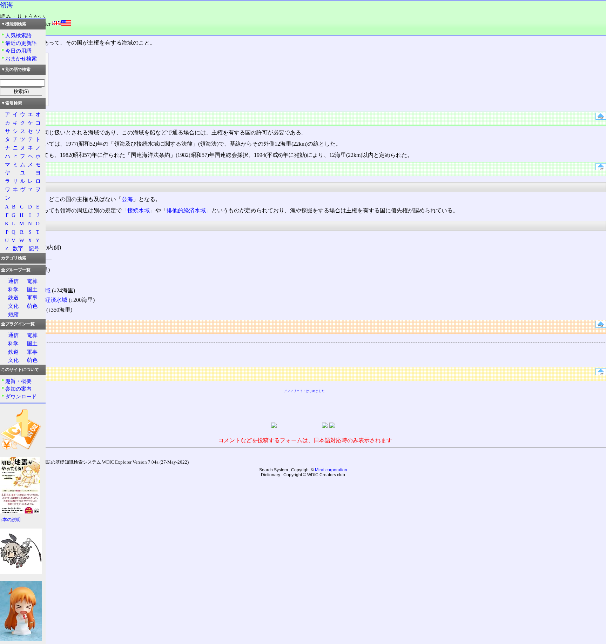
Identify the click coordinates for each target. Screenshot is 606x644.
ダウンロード (21, 396)
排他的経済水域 (186, 210)
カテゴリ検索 (13, 258)
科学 (13, 289)
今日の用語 (18, 51)
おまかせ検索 (21, 58)
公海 (127, 199)
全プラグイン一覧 (18, 324)
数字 (18, 248)
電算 (32, 281)
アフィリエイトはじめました (304, 391)
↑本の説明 (10, 519)
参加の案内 (18, 389)
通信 (13, 281)
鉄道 (13, 297)
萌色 (32, 306)
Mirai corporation (331, 469)
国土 (32, 289)
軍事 (32, 297)
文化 (13, 306)
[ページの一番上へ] (600, 118)
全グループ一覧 (16, 270)
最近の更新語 (21, 43)
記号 (34, 248)
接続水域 (138, 210)
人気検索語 (18, 35)
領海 (6, 5)
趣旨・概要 (18, 381)
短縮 (13, 314)
